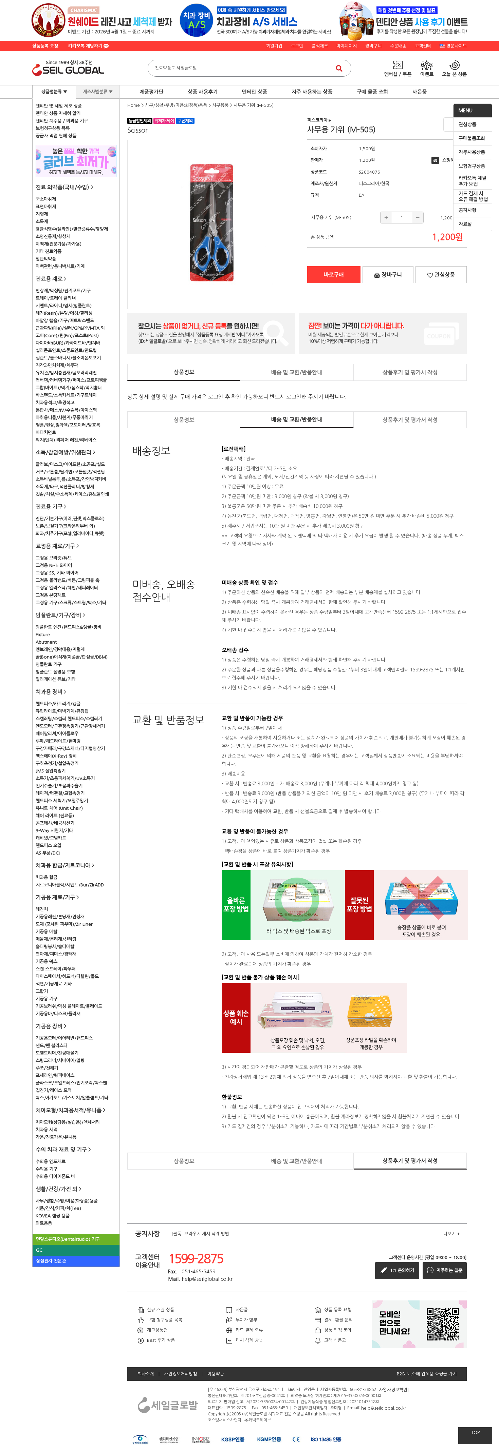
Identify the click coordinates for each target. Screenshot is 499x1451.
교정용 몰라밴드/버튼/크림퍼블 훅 (67, 580)
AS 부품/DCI (48, 853)
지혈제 (42, 214)
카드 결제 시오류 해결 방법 (473, 196)
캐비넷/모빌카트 (51, 838)
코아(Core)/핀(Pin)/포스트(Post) (67, 335)
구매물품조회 (472, 138)
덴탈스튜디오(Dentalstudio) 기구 (68, 1239)
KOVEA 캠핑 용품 (53, 1216)
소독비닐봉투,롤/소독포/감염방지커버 (71, 479)
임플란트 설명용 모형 (55, 672)
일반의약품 (46, 259)
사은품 (419, 91)
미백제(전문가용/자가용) (58, 244)
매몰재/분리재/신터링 (56, 939)
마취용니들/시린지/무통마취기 (64, 417)
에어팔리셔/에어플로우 (57, 733)
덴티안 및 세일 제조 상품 (59, 106)
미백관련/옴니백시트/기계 (60, 266)
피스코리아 (319, 120)
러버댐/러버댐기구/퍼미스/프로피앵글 (71, 380)
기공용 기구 (46, 999)
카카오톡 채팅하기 (86, 46)
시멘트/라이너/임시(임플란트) (64, 305)
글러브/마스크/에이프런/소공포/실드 (70, 464)
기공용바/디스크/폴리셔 (58, 1014)
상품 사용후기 (203, 91)
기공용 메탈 (46, 931)
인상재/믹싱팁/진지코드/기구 (63, 291)
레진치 (42, 909)
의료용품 (44, 1223)
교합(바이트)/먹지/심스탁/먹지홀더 (69, 388)
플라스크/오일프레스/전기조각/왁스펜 (71, 1083)
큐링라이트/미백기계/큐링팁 (62, 711)
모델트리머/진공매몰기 (57, 1053)
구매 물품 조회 (372, 91)
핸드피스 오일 (48, 845)
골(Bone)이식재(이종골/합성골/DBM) (72, 657)
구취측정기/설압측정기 (57, 763)
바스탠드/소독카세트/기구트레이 (66, 395)
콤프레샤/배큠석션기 (55, 823)
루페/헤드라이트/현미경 (58, 741)
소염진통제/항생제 (53, 236)
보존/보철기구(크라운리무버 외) (65, 526)
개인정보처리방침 (180, 1374)
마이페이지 (346, 46)
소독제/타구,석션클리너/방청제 (65, 487)
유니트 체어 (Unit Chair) (59, 808)
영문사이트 (456, 46)
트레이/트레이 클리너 (56, 298)
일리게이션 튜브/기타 (56, 679)
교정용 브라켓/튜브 (54, 558)
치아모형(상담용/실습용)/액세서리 (68, 1122)
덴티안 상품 (254, 91)
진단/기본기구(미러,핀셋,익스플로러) (70, 518)
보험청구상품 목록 (53, 128)
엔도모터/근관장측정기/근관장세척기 (70, 726)
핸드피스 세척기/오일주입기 (62, 801)
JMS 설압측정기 (51, 771)
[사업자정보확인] (393, 1389)
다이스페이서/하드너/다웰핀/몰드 (67, 976)
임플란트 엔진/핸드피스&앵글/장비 (68, 627)
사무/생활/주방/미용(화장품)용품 (67, 1201)
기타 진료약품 (48, 251)
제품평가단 (151, 91)
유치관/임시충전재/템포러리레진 (66, 373)
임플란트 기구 (48, 664)
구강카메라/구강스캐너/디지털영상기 (70, 748)
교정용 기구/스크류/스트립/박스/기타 (71, 603)
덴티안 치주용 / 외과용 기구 (62, 121)
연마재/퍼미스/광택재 (56, 954)
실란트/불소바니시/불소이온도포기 (68, 358)
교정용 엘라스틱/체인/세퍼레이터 (67, 588)
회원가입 (274, 46)
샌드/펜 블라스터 (52, 1045)
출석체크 (320, 46)
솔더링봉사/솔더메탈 (55, 946)
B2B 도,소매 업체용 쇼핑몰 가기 (427, 1374)
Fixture (43, 634)
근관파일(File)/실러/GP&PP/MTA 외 (70, 328)
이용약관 (215, 1374)
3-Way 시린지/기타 (54, 830)
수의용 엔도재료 (51, 1161)
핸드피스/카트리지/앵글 (58, 704)
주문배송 (398, 46)
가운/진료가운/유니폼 (56, 1137)
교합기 (42, 991)
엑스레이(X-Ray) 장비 (56, 756)
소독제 (42, 221)
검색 (339, 68)
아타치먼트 (46, 432)
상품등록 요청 (45, 46)
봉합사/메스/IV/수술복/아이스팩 (66, 410)
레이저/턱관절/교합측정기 (60, 793)
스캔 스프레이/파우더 (56, 969)
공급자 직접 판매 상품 (56, 136)
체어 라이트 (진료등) (55, 815)
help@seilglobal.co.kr (383, 1408)
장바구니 (373, 46)
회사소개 (145, 1374)
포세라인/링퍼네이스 (55, 1075)
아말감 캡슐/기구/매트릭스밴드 (65, 320)
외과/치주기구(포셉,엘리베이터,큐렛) (70, 533)
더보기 (451, 1234)
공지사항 (467, 210)
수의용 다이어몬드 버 (55, 1176)
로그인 (297, 46)
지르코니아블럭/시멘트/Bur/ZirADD (70, 885)
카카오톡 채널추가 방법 (472, 181)
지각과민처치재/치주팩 (57, 365)
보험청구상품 (472, 166)
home (133, 105)
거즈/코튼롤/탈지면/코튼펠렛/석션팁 (70, 472)
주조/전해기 (47, 1068)
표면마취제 (46, 206)
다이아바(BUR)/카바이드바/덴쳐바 (68, 343)
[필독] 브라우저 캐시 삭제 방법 (200, 1233)
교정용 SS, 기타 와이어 (57, 573)
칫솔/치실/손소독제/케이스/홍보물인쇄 (72, 494)
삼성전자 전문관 (51, 1261)
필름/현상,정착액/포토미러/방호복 (68, 425)
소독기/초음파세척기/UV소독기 (65, 778)
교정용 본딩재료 (51, 595)
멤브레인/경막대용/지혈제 (60, 649)
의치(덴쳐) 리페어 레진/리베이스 (66, 440)
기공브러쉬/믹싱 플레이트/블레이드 (69, 1006)
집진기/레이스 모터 (54, 1090)
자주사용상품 (472, 152)
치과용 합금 (46, 877)
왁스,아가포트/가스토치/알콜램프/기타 (72, 1098)
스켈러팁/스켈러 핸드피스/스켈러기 (69, 719)
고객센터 (423, 46)
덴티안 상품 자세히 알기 (58, 113)
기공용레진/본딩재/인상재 (60, 917)
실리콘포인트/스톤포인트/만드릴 (66, 350)
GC (39, 1250)
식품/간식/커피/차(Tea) (58, 1208)
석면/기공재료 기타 (54, 984)
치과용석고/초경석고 (55, 402)
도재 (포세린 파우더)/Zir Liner (64, 924)
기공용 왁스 (46, 961)
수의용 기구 (46, 1169)
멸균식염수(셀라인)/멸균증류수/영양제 (72, 229)
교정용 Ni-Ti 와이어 (54, 565)
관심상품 (467, 124)
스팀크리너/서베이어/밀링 (60, 1060)
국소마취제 (46, 199)
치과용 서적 (46, 1130)
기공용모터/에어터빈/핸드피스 (64, 1038)
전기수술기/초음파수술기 (59, 786)
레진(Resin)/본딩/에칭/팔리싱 (64, 313)
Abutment (46, 642)
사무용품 (220, 105)
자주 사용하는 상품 (312, 91)
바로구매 (334, 274)
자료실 (465, 224)
